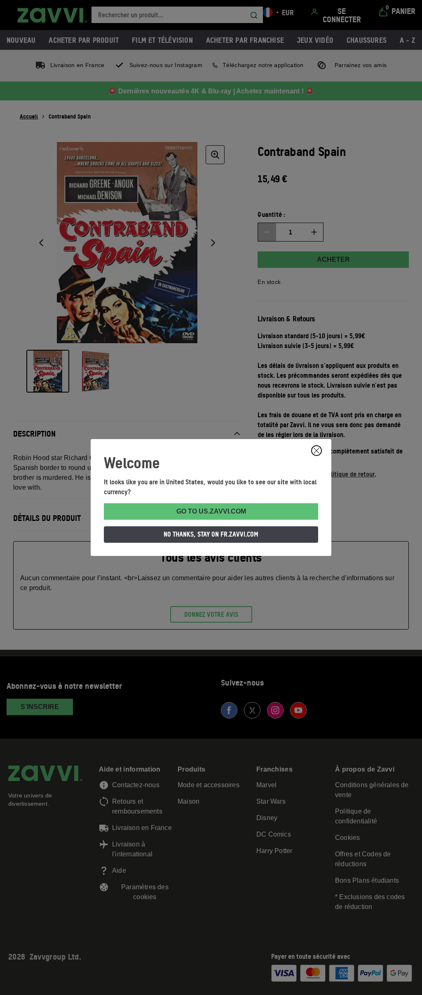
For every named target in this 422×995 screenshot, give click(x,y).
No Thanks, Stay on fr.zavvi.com (211, 534)
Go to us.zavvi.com (211, 511)
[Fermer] (316, 451)
